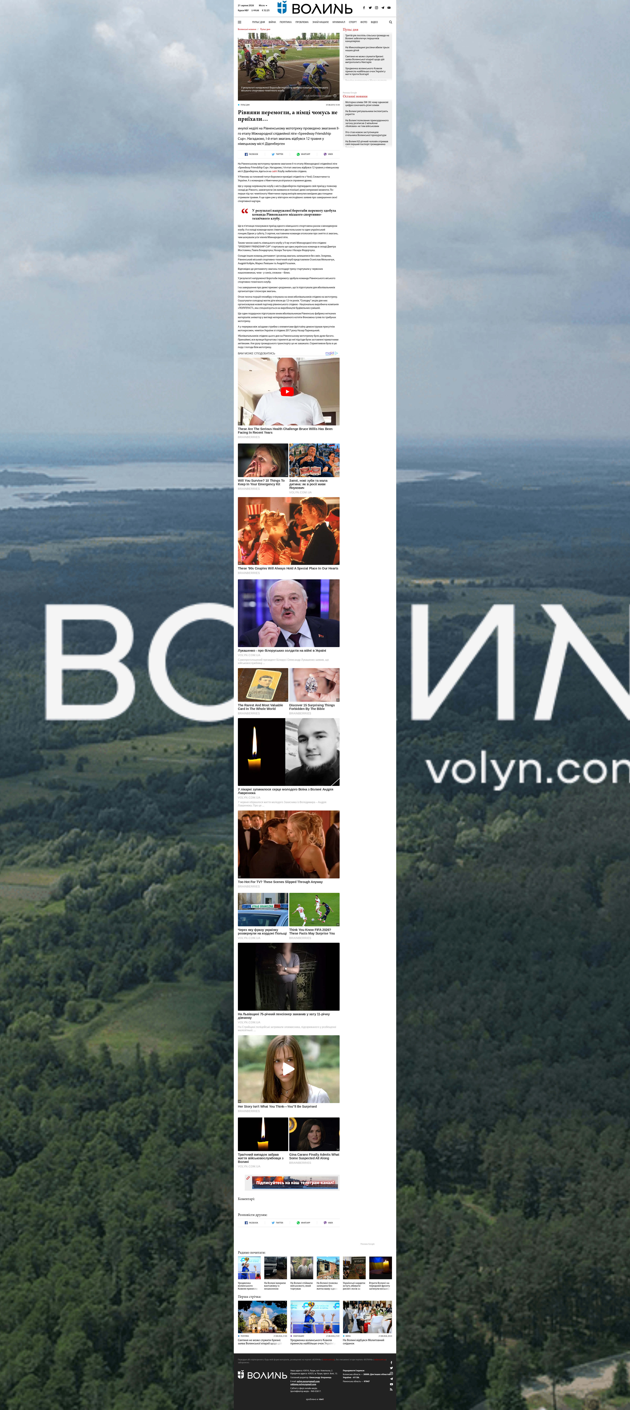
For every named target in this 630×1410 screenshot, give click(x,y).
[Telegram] (382, 9)
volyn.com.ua (328, 1360)
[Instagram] (376, 9)
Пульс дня (258, 22)
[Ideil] (315, 1399)
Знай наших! (320, 22)
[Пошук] (391, 22)
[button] (263, 5)
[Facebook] (364, 9)
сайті (275, 171)
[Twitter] (370, 9)
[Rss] (391, 1389)
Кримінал (339, 22)
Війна (272, 22)
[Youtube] (389, 9)
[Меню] (239, 22)
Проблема (302, 22)
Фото (363, 22)
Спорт (353, 22)
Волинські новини (247, 29)
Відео (374, 22)
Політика (286, 22)
